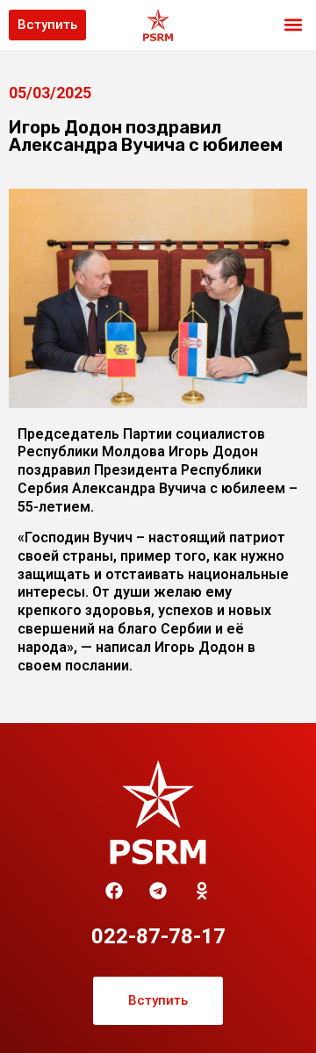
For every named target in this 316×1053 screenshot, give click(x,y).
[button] (292, 25)
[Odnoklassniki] (201, 890)
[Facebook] (114, 890)
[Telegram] (158, 890)
